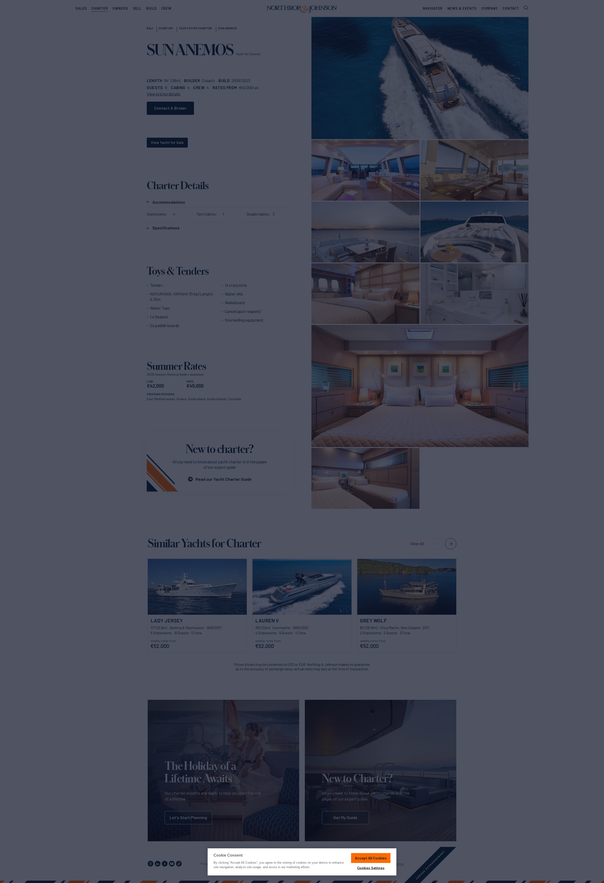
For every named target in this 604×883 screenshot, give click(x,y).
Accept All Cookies (371, 858)
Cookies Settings (370, 868)
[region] (302, 861)
